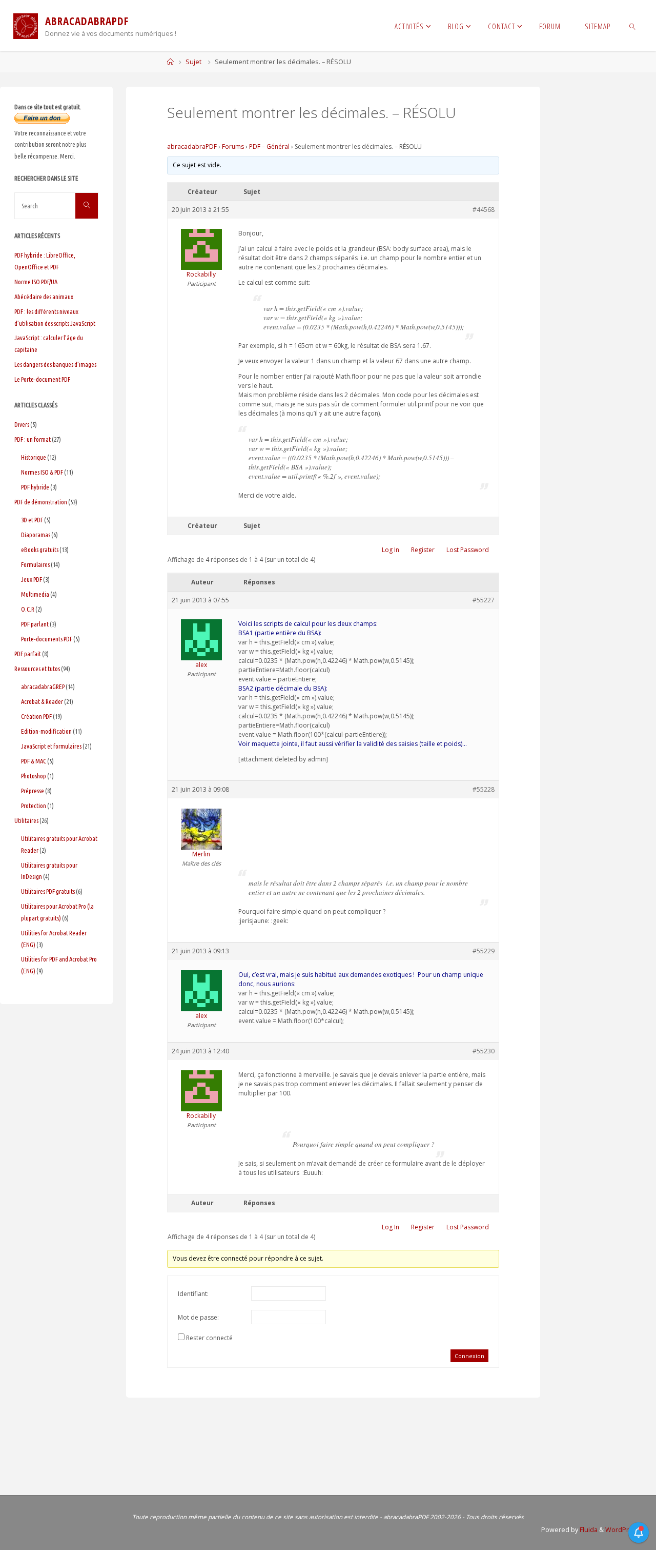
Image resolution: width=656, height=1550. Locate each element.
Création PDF (36, 716)
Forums (233, 146)
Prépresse (32, 790)
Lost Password (467, 549)
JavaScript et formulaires (51, 746)
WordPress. (623, 1529)
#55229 (484, 951)
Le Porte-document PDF (42, 379)
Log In (390, 549)
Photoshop (33, 775)
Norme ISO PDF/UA (35, 281)
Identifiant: (193, 1293)
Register (423, 549)
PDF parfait (27, 653)
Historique (33, 457)
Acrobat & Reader (42, 701)
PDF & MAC (33, 760)
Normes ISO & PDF (42, 472)
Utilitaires (26, 820)
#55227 (484, 600)
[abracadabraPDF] (25, 25)
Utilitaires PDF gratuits (48, 891)
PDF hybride (35, 486)
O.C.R (27, 609)
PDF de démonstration (40, 501)
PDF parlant (35, 623)
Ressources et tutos (37, 668)
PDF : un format (32, 439)
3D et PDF (32, 519)
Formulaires (35, 564)
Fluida (588, 1529)
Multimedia (35, 594)
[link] (633, 25)
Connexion (469, 1356)
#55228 (484, 789)
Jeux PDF (31, 579)
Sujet (193, 61)
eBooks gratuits (39, 549)
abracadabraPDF (192, 146)
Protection (33, 805)
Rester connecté (209, 1337)
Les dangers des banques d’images (55, 364)
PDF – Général (269, 146)
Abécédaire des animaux (43, 296)
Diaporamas (35, 534)
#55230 (484, 1051)
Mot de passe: (198, 1317)
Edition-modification (46, 731)
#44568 (484, 209)
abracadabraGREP (43, 686)
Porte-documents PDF (46, 638)
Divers (21, 424)
